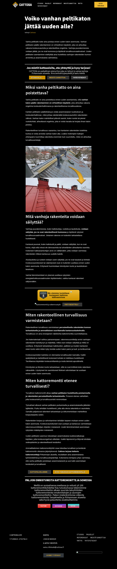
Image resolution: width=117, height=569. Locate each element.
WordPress (24, 566)
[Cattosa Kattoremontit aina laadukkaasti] (22, 5)
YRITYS (80, 3)
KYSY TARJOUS (100, 5)
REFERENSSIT (57, 3)
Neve (12, 566)
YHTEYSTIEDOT (43, 6)
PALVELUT (48, 3)
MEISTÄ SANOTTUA (70, 3)
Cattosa (33, 32)
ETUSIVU (40, 3)
